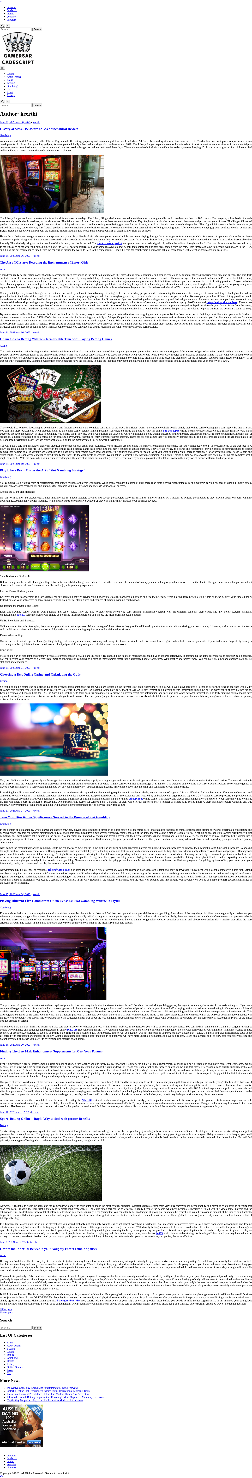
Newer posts (7, 1312)
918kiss (21, 614)
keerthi (36, 122)
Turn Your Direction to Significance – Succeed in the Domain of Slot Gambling (55, 817)
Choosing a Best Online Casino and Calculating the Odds (40, 674)
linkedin (11, 7)
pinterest (11, 19)
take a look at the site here (222, 302)
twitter (10, 13)
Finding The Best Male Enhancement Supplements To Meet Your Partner (51, 1051)
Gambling (12, 86)
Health (10, 1360)
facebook (12, 10)
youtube (11, 16)
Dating (10, 1354)
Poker (10, 79)
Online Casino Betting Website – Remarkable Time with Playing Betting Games (56, 339)
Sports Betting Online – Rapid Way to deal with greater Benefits (45, 1118)
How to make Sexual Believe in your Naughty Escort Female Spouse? (48, 1249)
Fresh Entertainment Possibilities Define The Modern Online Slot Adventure (48, 1394)
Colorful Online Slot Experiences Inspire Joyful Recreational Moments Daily (48, 1390)
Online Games (14, 1367)
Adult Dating (14, 76)
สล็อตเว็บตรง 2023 (59, 869)
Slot (9, 89)
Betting (11, 83)
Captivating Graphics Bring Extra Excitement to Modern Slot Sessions (45, 1400)
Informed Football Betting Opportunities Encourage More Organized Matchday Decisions (55, 1397)
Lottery (11, 95)
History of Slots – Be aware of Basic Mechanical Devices (39, 129)
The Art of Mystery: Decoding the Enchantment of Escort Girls (44, 262)
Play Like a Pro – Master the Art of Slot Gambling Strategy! (42, 470)
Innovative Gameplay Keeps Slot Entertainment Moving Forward (42, 1387)
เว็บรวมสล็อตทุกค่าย (109, 243)
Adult (10, 92)
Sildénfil (87, 1100)
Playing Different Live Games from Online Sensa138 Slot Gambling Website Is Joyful (60, 901)
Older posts (6, 1309)
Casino (10, 73)
